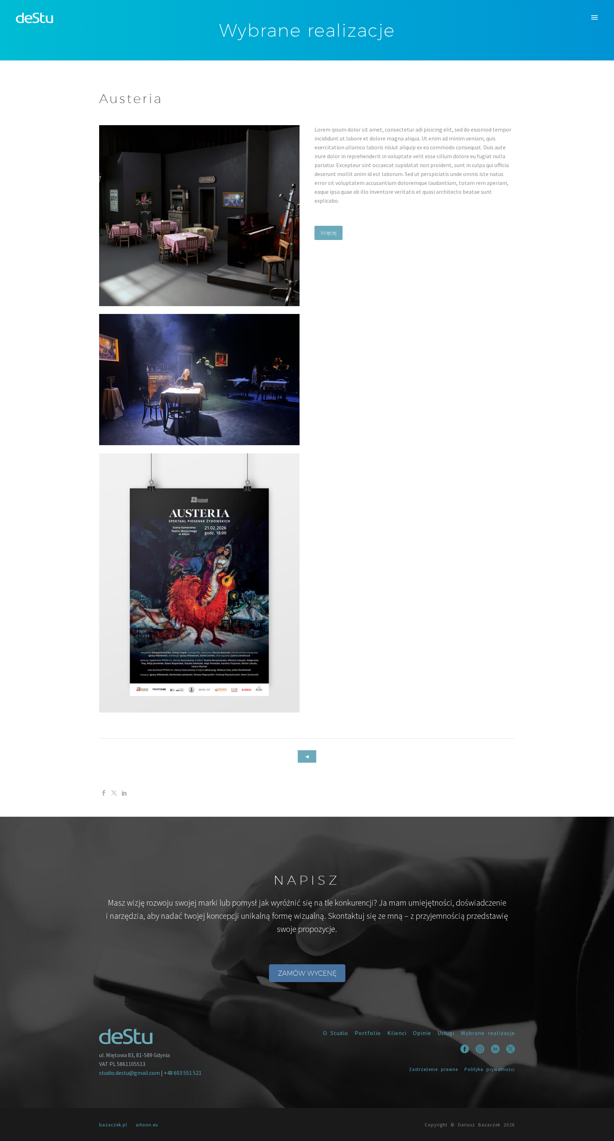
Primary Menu (594, 17)
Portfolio (368, 1032)
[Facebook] (104, 793)
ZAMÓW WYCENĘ (307, 973)
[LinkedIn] (124, 793)
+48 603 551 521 (182, 1072)
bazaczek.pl (113, 1125)
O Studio (335, 1032)
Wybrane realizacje (488, 1032)
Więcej (328, 233)
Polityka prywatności (489, 1069)
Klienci (396, 1032)
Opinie (422, 1032)
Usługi (445, 1032)
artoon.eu (147, 1125)
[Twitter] (114, 793)
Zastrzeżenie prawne (433, 1069)
